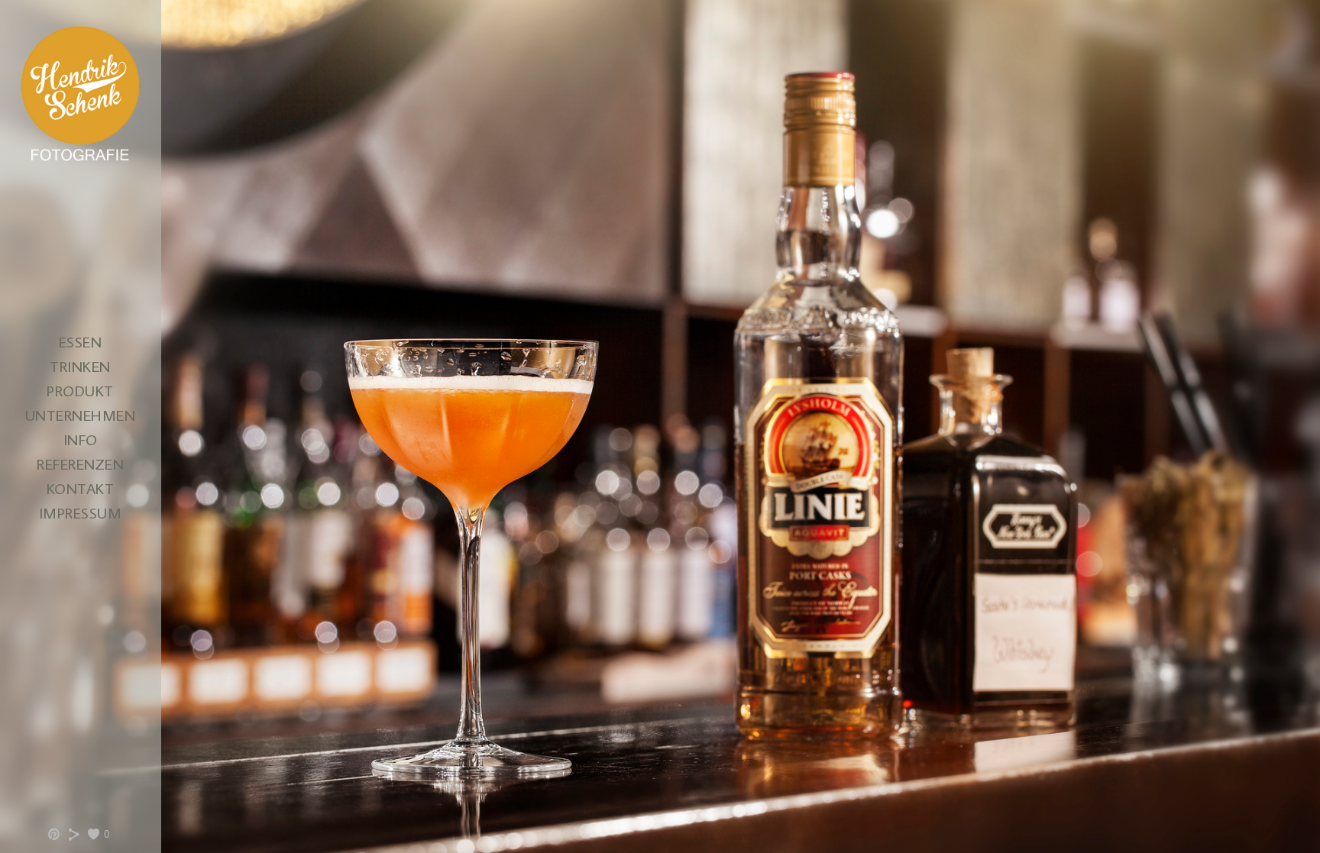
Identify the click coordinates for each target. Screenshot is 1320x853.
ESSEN (80, 341)
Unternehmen (80, 415)
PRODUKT (80, 390)
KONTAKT (81, 488)
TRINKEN (80, 366)
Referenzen (80, 463)
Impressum (80, 512)
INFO (80, 439)
